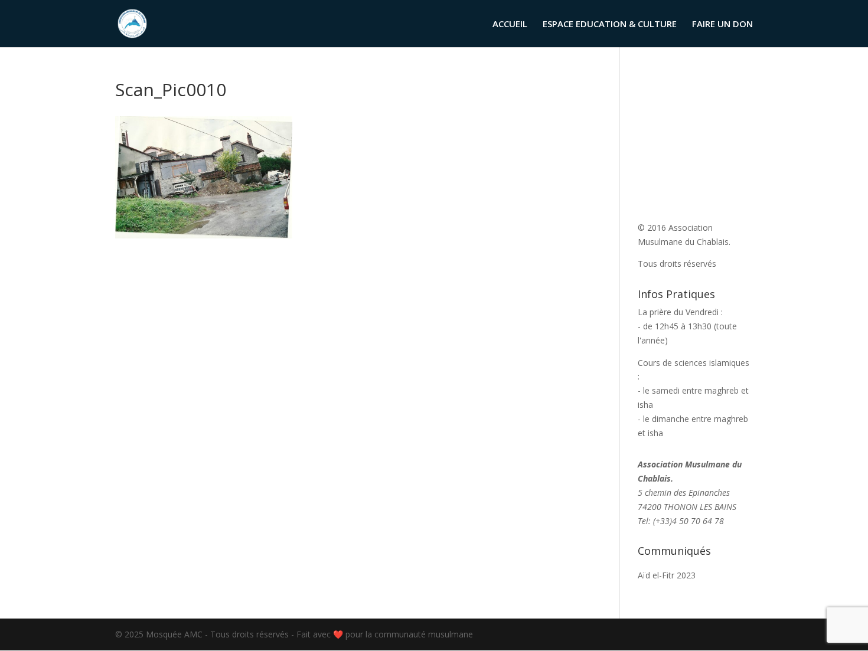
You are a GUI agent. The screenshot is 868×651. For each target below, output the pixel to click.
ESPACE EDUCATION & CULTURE (610, 24)
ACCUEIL (509, 24)
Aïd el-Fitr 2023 (667, 575)
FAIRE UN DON (722, 24)
